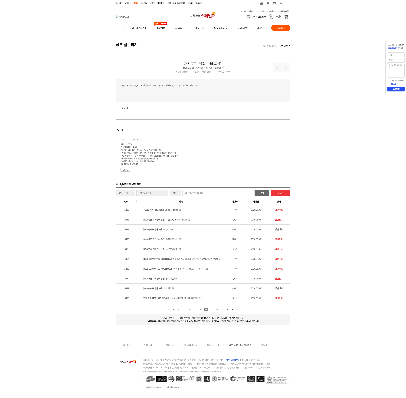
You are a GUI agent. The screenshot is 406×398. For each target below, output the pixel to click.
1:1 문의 (245, 360)
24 (195, 309)
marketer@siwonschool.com (217, 363)
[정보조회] (209, 367)
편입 (169, 3)
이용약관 (220, 360)
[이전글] (277, 67)
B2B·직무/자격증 (179, 3)
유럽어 (136, 3)
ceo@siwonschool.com (261, 363)
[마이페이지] (270, 16)
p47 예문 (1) (160, 278)
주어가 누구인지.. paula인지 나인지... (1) (175, 268)
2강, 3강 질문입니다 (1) (173, 298)
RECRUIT (198, 3)
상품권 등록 (284, 11)
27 (211, 309)
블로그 (281, 3)
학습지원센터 (272, 45)
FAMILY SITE (263, 344)
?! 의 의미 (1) (158, 288)
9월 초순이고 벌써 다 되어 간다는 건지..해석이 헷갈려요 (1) (183, 258)
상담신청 (395, 89)
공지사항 (272, 11)
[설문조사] (256, 16)
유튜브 (262, 3)
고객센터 (262, 11)
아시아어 (144, 3)
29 (222, 309)
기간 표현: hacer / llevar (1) (166, 219)
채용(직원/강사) (191, 344)
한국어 (152, 3)
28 (216, 309)
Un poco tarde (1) (162, 209)
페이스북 (287, 3)
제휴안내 (170, 344)
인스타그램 (274, 3)
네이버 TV (268, 3)
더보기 (393, 84)
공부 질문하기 (284, 45)
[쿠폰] (278, 16)
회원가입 (252, 11)
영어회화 (119, 3)
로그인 (243, 11)
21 (179, 309)
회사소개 (126, 344)
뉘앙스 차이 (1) (159, 229)
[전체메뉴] (120, 28)
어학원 (190, 3)
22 (184, 309)
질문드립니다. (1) (162, 239)
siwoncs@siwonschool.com (181, 363)
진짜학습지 (161, 3)
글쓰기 (280, 192)
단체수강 (148, 344)
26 (206, 309)
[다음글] (286, 67)
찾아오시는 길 (213, 344)
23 (189, 309)
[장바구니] (286, 16)
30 (227, 309)
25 (200, 309)
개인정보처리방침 (232, 360)
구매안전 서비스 (256, 360)
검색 (262, 192)
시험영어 (128, 3)
